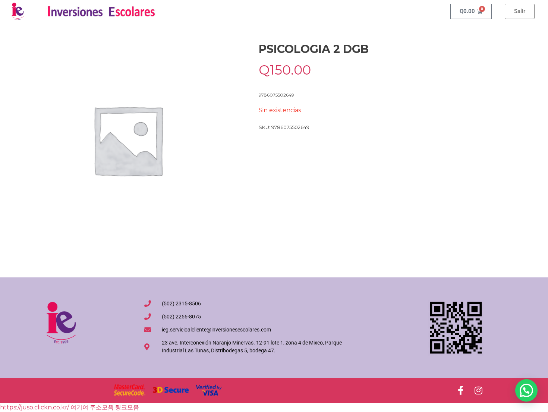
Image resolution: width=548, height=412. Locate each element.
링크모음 (127, 407)
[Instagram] (478, 390)
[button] (526, 390)
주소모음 (102, 407)
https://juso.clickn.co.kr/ (34, 407)
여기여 (79, 407)
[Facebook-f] (460, 390)
